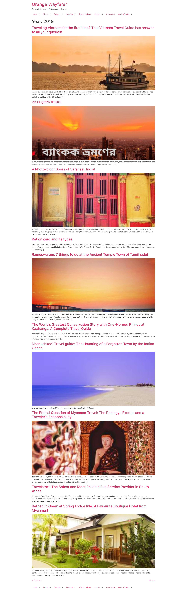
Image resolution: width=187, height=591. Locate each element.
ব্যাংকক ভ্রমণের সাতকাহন (46, 102)
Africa (45, 14)
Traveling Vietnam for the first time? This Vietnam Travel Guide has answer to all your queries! (93, 30)
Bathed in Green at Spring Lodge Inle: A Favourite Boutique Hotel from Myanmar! (89, 508)
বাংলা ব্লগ (97, 14)
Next (152, 580)
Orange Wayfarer (49, 4)
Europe (57, 14)
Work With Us (123, 14)
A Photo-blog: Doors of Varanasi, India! (63, 169)
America (69, 14)
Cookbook (110, 14)
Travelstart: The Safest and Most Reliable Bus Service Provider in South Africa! (90, 489)
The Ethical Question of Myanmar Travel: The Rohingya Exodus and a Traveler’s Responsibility (88, 415)
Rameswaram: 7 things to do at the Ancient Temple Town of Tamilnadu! (90, 254)
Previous (36, 580)
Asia (35, 14)
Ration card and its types (52, 239)
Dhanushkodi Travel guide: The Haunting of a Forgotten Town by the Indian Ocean (93, 346)
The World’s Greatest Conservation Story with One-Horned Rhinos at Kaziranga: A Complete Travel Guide (88, 326)
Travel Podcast (85, 14)
